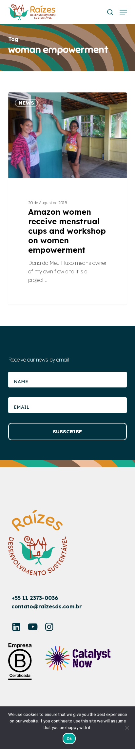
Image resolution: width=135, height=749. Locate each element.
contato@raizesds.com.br (46, 606)
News (26, 103)
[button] (123, 12)
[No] (127, 727)
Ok (69, 738)
